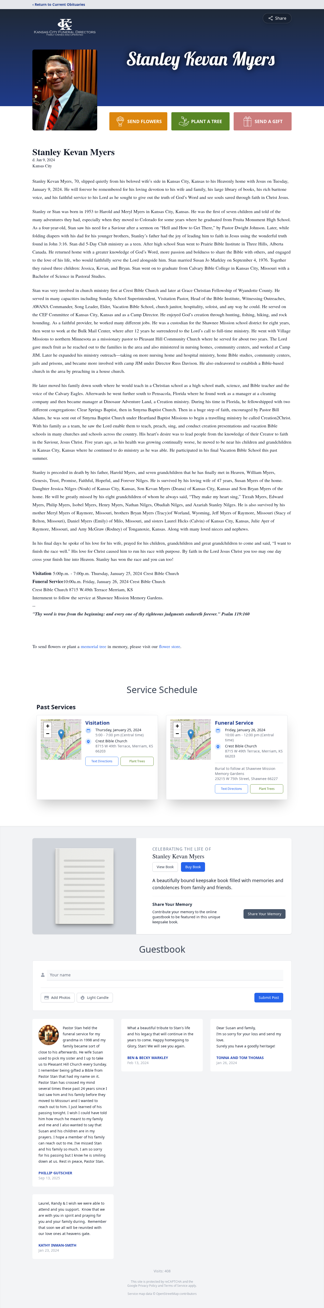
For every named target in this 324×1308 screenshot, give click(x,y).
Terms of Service (176, 1285)
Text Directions (101, 761)
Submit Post (269, 997)
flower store (169, 646)
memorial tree (93, 646)
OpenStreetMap (167, 1294)
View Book (165, 866)
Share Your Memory (264, 913)
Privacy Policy (147, 1285)
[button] (61, 734)
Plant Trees (137, 761)
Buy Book (193, 866)
